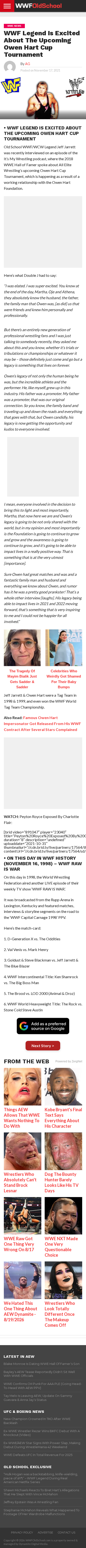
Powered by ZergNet (68, 1061)
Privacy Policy (22, 1532)
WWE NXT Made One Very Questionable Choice (61, 1247)
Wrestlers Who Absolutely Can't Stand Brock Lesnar (20, 1182)
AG (27, 64)
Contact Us (66, 1532)
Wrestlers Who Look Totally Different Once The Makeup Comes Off (60, 1314)
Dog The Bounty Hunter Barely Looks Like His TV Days (62, 1182)
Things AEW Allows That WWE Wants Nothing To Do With (22, 1118)
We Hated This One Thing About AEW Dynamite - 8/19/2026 (20, 1311)
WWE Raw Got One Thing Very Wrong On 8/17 (19, 1244)
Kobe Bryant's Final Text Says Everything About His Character (63, 1118)
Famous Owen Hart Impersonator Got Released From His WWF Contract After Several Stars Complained (42, 723)
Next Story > (43, 1045)
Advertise (45, 1532)
